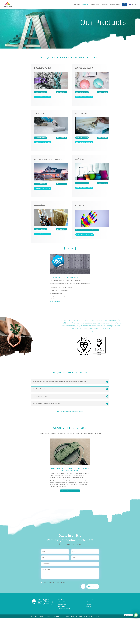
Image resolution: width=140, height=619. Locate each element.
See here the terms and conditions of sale (70, 411)
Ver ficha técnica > (55, 301)
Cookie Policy (62, 606)
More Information (61, 92)
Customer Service (91, 602)
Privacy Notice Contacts (65, 608)
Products (85, 5)
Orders (89, 604)
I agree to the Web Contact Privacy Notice (54, 582)
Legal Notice (62, 602)
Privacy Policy (62, 604)
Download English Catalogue (42, 96)
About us (77, 5)
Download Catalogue (40, 92)
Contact (105, 5)
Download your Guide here (70, 491)
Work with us (90, 606)
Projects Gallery (95, 5)
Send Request (92, 586)
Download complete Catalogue (84, 234)
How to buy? (70, 248)
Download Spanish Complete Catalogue (87, 230)
